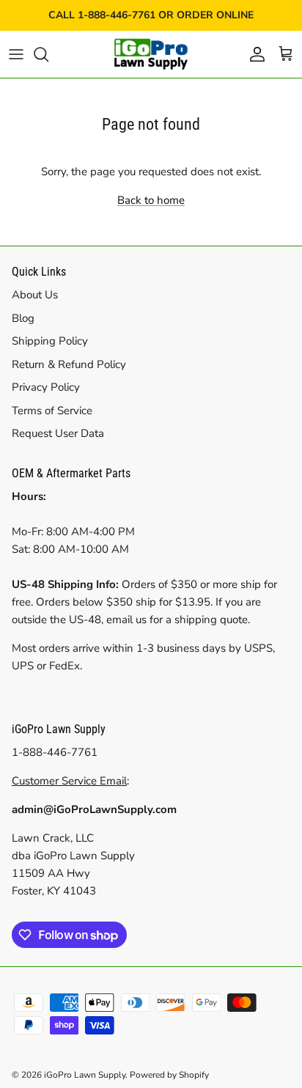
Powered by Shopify (169, 1075)
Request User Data (58, 433)
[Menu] (16, 54)
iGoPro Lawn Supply (84, 1075)
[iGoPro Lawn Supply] (151, 54)
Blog (23, 318)
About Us (35, 294)
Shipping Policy (50, 341)
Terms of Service (52, 410)
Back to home (151, 200)
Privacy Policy (46, 387)
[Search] (48, 54)
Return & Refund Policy (69, 364)
